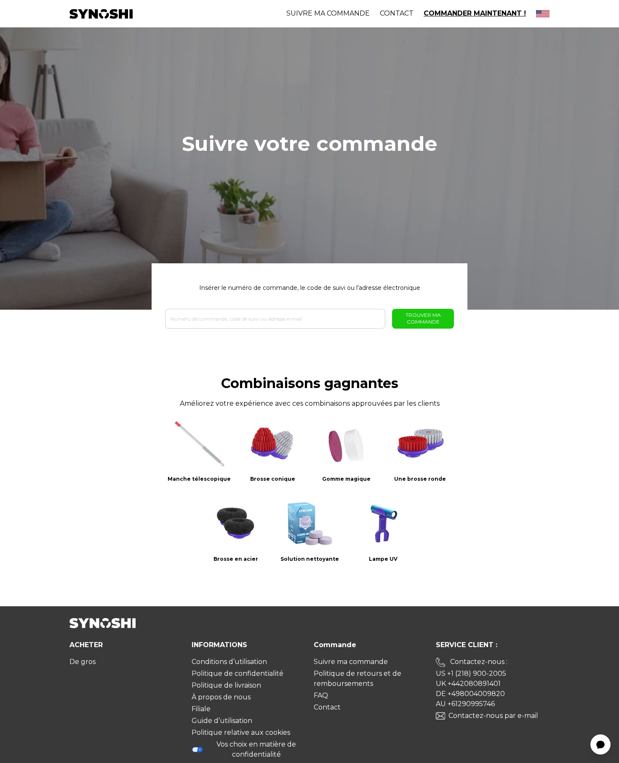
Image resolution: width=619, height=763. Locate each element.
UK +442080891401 (468, 684)
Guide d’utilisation (222, 721)
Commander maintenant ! (475, 13)
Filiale (201, 709)
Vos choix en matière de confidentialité (256, 749)
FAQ (321, 695)
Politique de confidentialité (237, 673)
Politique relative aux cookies (241, 732)
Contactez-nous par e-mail (493, 716)
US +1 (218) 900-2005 (471, 673)
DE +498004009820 (470, 694)
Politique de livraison (226, 685)
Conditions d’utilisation (229, 662)
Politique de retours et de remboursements (357, 678)
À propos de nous (221, 697)
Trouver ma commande (423, 318)
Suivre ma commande (328, 13)
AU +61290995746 (465, 704)
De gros (82, 662)
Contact (397, 13)
